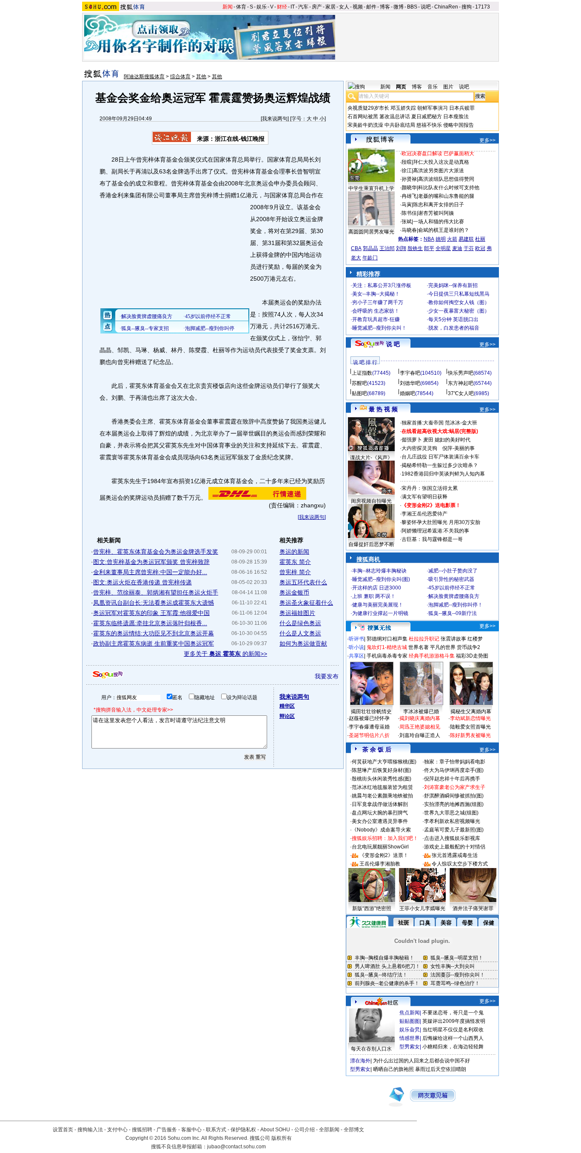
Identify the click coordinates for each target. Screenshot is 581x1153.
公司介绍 (304, 1130)
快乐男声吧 (460, 373)
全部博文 (354, 1130)
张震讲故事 (453, 639)
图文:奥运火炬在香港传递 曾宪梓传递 (142, 582)
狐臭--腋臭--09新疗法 (452, 613)
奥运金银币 (294, 592)
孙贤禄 (409, 179)
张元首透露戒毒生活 (455, 855)
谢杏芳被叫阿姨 (436, 213)
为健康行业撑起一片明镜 (380, 613)
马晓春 (409, 230)
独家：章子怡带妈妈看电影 (454, 762)
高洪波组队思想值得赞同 (446, 179)
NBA (429, 239)
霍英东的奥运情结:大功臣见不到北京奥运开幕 (153, 633)
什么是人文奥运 (300, 633)
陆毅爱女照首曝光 (470, 727)
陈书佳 (409, 213)
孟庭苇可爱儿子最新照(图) (454, 830)
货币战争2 (468, 647)
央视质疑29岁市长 (368, 108)
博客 (385, 7)
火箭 (452, 239)
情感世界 (409, 1038)
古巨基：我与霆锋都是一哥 (432, 539)
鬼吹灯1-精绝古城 (387, 647)
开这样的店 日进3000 (376, 588)
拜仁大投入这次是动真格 (441, 162)
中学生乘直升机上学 (371, 188)
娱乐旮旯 (409, 1030)
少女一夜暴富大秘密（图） (459, 311)
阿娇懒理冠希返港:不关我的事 (435, 531)
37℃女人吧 (461, 393)
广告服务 (167, 1130)
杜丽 (480, 239)
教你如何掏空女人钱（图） (459, 302)
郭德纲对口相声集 (387, 639)
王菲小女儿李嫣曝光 (422, 908)
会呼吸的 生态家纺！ (375, 311)
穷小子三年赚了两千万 (377, 302)
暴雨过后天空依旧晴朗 (440, 1069)
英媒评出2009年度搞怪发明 (453, 1021)
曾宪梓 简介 (295, 572)
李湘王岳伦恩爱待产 (424, 514)
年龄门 (370, 258)
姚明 (441, 239)
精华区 (287, 706)
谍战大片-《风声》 (371, 458)
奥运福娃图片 (297, 612)
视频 (358, 7)
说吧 (426, 7)
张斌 (407, 222)
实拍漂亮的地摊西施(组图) (454, 804)
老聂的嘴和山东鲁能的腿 (446, 196)
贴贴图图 (409, 1021)
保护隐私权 (243, 1130)
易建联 (466, 239)
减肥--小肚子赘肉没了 (453, 571)
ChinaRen (446, 7)
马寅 (407, 205)
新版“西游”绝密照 (371, 908)
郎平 (429, 248)
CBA (356, 248)
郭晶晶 (370, 248)
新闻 (227, 7)
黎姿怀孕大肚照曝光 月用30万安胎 (441, 522)
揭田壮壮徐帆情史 (371, 712)
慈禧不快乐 (429, 125)
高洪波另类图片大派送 (438, 171)
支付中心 (117, 1130)
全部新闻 (329, 1130)
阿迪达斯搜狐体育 (144, 77)
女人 (344, 7)
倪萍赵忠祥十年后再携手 (452, 779)
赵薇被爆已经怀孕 (369, 718)
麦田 (428, 440)
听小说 (356, 647)
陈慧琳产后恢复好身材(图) (381, 770)
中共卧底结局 (399, 125)
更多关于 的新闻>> (225, 653)
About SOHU (275, 1130)
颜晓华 (409, 188)
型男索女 (409, 1047)
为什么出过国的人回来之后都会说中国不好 (421, 1061)
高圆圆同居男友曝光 (371, 232)
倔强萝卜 (412, 440)
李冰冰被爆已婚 (421, 712)
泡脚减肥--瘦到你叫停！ (455, 605)
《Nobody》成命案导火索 (381, 830)
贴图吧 (359, 393)
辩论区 (287, 716)
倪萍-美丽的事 (458, 448)
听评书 (356, 639)
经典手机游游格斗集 (432, 656)
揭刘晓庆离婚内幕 (419, 718)
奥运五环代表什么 (303, 582)
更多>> (487, 140)
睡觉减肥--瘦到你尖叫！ (379, 328)
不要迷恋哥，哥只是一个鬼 (453, 1013)
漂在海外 (360, 1061)
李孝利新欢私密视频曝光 (452, 821)
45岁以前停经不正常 (451, 588)
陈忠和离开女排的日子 (438, 205)
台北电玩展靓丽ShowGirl (380, 847)
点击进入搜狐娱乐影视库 (452, 838)
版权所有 (281, 1138)
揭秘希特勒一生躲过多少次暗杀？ (440, 465)
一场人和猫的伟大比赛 (438, 222)
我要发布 (327, 676)
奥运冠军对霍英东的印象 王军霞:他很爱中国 (151, 612)
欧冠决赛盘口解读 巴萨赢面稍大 (438, 154)
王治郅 (387, 248)
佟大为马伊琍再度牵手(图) (454, 770)
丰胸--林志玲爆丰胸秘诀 (379, 571)
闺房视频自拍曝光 (371, 501)
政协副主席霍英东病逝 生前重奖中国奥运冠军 (153, 643)
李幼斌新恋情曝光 (470, 718)
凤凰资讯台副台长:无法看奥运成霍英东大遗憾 (153, 602)
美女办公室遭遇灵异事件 (380, 821)
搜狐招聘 (142, 1130)
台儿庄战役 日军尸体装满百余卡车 (440, 457)
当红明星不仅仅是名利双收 (453, 1030)
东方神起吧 (460, 383)
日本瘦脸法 (456, 117)
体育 (241, 7)
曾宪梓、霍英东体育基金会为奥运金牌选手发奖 (155, 551)
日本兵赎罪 (462, 108)
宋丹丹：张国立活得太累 (430, 488)
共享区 (356, 656)
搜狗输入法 (90, 1130)
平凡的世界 (443, 647)
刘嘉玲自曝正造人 (419, 735)
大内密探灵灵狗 (419, 448)
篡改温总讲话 (394, 117)
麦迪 (457, 248)
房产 (317, 7)
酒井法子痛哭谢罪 (473, 908)
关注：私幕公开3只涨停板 (381, 285)
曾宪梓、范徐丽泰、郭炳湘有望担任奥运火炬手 (155, 592)
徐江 (407, 171)
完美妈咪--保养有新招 (453, 285)
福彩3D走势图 (472, 656)
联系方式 (216, 1130)
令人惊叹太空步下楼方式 (460, 864)
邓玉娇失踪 (403, 108)
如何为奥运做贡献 (303, 643)
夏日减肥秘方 (426, 117)
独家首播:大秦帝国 (423, 423)
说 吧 (393, 344)
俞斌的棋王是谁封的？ (443, 230)
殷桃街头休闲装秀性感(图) (381, 779)
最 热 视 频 (383, 409)
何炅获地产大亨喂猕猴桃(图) (384, 762)
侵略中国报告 (458, 125)
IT (292, 7)
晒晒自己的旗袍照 (393, 1069)
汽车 (303, 7)
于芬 (469, 248)
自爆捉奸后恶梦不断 (371, 544)
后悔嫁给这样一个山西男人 (453, 1038)
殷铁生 (415, 248)
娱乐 (261, 7)
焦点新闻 (409, 1013)
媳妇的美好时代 (452, 440)
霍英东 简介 (295, 561)
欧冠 (480, 248)
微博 (398, 7)
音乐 (432, 87)
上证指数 (362, 373)
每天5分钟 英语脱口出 (453, 319)
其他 (201, 77)
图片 (448, 87)
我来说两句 (275, 119)
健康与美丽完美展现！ (377, 605)
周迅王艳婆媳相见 (419, 727)
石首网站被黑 (362, 117)
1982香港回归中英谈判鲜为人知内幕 (443, 474)
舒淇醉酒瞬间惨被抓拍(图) (454, 796)
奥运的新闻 (294, 551)
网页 (401, 87)
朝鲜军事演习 (432, 108)
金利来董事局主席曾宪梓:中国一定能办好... (150, 572)
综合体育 (180, 77)
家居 (330, 7)
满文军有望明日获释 (424, 497)
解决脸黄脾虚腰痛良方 (453, 596)
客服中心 (191, 1130)
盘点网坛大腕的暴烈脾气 (380, 813)
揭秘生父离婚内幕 (470, 712)
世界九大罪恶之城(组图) (451, 813)
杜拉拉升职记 (424, 639)
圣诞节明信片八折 (369, 735)
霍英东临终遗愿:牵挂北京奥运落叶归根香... (150, 623)
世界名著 (418, 647)
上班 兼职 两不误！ (374, 596)
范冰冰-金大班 (461, 423)
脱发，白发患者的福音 (453, 328)
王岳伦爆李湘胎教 (379, 864)
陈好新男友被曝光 (470, 735)
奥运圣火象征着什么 (306, 602)
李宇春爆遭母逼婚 (369, 727)
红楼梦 (475, 639)
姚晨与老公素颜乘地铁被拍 (382, 796)
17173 (482, 7)
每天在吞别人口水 (371, 1049)
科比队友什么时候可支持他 (448, 188)
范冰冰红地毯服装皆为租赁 (382, 787)
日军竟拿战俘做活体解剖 (380, 804)
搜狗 (466, 7)
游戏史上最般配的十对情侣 (454, 847)
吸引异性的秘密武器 (451, 579)
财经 (282, 7)
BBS (412, 7)
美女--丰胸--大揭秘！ (376, 294)
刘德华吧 (410, 383)
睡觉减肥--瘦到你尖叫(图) (381, 579)
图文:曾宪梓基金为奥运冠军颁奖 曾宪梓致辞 (151, 561)
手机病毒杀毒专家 (387, 656)
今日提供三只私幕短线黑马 (459, 294)
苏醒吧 (359, 383)
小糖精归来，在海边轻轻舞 (453, 1047)
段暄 (407, 162)
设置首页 (63, 1130)
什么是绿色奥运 (300, 623)
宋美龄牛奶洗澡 (365, 125)
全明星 (443, 248)
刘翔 (401, 248)
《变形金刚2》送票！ (383, 855)
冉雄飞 (409, 196)
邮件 (371, 7)
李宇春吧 (410, 373)
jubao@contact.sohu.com (236, 1147)
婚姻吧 (407, 393)
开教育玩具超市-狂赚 (376, 319)
